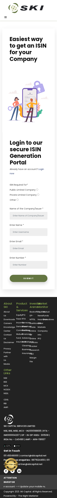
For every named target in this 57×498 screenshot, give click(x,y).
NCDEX (7, 389)
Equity (19, 315)
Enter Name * (17, 225)
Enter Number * (18, 257)
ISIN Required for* (19, 184)
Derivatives (21, 326)
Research (34, 350)
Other (13, 199)
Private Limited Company (23, 194)
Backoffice (35, 311)
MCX (6, 385)
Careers (8, 323)
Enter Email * (16, 241)
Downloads (9, 319)
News (40, 315)
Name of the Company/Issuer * (26, 208)
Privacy (7, 348)
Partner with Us (7, 356)
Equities (41, 311)
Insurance (21, 341)
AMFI (6, 407)
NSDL (6, 393)
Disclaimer (9, 342)
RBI (5, 403)
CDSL (6, 399)
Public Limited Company (23, 189)
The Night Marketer (28, 495)
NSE (5, 378)
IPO (23, 315)
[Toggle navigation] (5, 17)
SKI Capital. (26, 491)
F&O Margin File (33, 357)
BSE (5, 381)
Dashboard (35, 323)
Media (7, 364)
